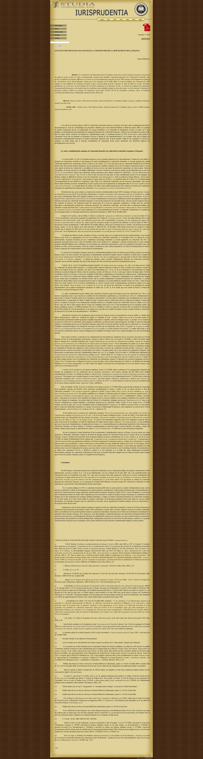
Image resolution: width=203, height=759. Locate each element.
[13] (84, 267)
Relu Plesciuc (148, 758)
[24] (149, 494)
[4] (87, 198)
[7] (69, 218)
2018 (140, 19)
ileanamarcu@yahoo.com (121, 540)
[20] (122, 441)
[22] (104, 454)
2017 (133, 19)
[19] (97, 311)
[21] (90, 450)
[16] (117, 296)
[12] (114, 240)
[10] (132, 231)
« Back (56, 748)
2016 (127, 19)
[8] (55, 618)
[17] (105, 298)
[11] (140, 235)
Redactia (57, 35)
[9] (131, 225)
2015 (121, 19)
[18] (104, 307)
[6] (70, 210)
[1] (113, 177)
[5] (129, 203)
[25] (148, 501)
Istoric (56, 29)
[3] (143, 194)
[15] (56, 670)
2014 (114, 19)
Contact (57, 38)
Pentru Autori (59, 32)
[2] (111, 179)
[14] (109, 276)
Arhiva (102, 19)
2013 (108, 19)
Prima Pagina (58, 25)
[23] (104, 479)
